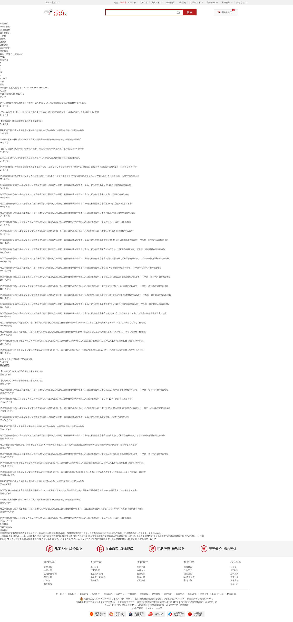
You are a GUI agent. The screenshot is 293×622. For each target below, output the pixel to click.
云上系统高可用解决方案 (119, 539)
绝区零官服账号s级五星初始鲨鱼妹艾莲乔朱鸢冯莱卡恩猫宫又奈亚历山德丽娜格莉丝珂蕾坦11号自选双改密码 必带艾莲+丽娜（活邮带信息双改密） (66, 185)
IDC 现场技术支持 (41, 536)
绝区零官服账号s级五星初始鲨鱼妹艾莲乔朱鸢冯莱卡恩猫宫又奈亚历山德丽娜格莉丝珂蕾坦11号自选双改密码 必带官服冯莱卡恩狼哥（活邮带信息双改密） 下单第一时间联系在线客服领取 (84, 258)
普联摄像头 (5, 33)
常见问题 (48, 577)
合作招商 (96, 594)
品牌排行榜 (5, 29)
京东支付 (149, 608)
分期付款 (141, 573)
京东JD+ (234, 584)
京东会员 (170, 2)
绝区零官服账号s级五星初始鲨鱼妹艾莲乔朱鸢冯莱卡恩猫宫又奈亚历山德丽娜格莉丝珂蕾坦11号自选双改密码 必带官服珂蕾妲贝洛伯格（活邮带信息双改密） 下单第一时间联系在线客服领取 (85, 295)
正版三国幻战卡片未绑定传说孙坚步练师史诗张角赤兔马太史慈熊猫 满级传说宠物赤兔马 (40, 158)
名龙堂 (3, 91)
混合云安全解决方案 (97, 536)
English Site (217, 594)
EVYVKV (4, 78)
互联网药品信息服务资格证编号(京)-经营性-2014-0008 (159, 599)
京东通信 (234, 580)
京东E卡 (234, 577)
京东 (67, 13)
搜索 (189, 12)
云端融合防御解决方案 (117, 536)
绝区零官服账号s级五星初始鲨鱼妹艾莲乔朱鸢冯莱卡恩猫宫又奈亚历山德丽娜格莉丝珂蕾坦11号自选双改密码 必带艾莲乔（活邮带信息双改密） (65, 194)
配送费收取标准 (98, 577)
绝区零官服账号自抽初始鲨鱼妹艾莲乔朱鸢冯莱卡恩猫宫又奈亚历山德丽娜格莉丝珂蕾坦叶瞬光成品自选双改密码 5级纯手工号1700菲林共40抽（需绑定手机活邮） (73, 332)
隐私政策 (192, 594)
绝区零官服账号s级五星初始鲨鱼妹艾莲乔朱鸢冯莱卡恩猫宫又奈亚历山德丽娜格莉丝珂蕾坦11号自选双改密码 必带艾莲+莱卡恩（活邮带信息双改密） (67, 231)
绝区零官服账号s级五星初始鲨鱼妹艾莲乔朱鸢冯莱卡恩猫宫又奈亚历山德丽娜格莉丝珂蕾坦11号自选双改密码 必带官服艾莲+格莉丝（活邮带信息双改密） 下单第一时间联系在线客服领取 (84, 286)
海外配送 (95, 580)
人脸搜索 (4, 536)
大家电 (47, 580)
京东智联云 (85, 539)
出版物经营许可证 (126, 602)
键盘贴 (3, 42)
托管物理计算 (62, 536)
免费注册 (132, 2)
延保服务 (234, 573)
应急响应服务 (30, 539)
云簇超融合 (47, 539)
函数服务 (73, 536)
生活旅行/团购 (50, 573)
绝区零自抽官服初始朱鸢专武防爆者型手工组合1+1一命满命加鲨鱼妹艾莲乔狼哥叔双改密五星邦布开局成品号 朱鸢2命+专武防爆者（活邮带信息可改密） (69, 167)
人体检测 (159, 536)
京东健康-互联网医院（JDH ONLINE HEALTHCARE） (25, 87)
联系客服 (48, 584)
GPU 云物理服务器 (15, 539)
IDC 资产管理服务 (99, 539)
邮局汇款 (141, 577)
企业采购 (182, 2)
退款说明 (188, 573)
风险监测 (180, 594)
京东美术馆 (5, 48)
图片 (137, 539)
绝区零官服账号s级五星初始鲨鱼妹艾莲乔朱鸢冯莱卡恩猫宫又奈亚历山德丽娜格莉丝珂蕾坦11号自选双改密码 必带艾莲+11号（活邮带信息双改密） (67, 203)
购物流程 (48, 567)
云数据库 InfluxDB (148, 539)
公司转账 (141, 580)
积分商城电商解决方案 (174, 536)
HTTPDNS (150, 536)
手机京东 (196, 2)
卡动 (2, 81)
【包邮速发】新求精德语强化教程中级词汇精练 (21, 121)
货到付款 (141, 567)
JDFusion (75, 539)
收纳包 (3, 39)
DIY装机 (234, 570)
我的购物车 (227, 12)
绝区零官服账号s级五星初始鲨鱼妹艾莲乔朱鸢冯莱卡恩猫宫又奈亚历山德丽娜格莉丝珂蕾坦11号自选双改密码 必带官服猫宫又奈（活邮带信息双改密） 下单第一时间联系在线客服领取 (82, 249)
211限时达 (95, 570)
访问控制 (132, 536)
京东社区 (168, 594)
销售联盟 (156, 594)
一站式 (199, 536)
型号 (39, 539)
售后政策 (188, 567)
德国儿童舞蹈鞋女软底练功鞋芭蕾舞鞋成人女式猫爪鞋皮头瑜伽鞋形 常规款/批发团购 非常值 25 (43, 103)
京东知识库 (5, 26)
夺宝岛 (233, 567)
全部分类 (4, 23)
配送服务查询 (97, 573)
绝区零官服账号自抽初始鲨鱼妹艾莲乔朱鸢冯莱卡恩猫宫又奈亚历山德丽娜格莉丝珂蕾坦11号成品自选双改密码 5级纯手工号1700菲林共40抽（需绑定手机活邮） (72, 341)
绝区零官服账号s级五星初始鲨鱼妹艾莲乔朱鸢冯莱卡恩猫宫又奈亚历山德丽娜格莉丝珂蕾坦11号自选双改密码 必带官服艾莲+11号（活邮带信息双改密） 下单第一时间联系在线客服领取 (83, 313)
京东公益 (204, 594)
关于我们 (60, 594)
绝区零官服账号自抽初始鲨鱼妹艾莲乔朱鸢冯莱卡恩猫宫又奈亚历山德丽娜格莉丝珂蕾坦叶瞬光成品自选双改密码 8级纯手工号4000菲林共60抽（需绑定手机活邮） (73, 322)
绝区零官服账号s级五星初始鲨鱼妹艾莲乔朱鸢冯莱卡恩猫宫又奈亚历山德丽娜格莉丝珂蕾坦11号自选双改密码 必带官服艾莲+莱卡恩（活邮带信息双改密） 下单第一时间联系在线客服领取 (84, 240)
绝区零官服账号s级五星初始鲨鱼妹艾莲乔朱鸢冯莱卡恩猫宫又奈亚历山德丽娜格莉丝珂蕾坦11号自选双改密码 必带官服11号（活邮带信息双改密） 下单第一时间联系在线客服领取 (80, 267)
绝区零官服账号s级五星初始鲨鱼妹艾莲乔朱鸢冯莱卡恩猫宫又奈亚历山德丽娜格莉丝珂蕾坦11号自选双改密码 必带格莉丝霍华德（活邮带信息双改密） (68, 213)
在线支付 (141, 570)
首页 (2, 54)
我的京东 (155, 2)
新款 (133, 539)
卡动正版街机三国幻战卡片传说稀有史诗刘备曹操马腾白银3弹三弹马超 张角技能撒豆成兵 (40, 139)
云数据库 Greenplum (18, 536)
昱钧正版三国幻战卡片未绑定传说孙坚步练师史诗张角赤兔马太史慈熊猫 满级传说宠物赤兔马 (42, 130)
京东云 (159, 608)
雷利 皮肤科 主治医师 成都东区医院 (16, 359)
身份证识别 (190, 536)
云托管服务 (82, 536)
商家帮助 (108, 594)
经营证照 (184, 605)
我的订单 (144, 2)
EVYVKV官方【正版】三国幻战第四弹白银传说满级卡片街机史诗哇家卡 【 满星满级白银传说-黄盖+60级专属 (49, 112)
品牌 (30, 536)
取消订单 (188, 580)
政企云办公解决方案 (61, 539)
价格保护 (188, 570)
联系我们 (72, 594)
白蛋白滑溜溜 (6, 527)
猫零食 (9, 54)
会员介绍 (48, 570)
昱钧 (2, 84)
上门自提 (95, 567)
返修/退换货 (189, 577)
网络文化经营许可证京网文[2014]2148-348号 (157, 602)
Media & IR (232, 594)
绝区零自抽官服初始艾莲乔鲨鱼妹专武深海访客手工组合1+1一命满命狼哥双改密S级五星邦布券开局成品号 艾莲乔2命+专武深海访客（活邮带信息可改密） (70, 176)
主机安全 (140, 536)
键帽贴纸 (4, 45)
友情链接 (144, 594)
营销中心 (120, 594)
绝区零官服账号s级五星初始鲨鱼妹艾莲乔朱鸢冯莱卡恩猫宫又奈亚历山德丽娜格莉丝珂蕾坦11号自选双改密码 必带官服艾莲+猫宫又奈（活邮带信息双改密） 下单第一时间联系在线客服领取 (85, 277)
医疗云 (53, 536)
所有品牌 (4, 60)
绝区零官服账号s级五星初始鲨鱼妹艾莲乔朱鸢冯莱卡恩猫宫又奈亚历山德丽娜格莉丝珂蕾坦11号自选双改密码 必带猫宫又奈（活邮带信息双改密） (66, 222)
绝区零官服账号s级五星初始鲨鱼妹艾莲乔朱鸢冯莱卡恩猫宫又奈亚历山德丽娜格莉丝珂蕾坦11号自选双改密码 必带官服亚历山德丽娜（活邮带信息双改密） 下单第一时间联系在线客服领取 (84, 304)
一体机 (3, 36)
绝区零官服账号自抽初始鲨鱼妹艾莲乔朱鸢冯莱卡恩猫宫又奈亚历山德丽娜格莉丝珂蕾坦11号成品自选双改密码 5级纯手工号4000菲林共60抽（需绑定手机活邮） (72, 350)
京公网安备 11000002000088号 (98, 599)
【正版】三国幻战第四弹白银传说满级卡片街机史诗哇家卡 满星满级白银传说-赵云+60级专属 (42, 148)
